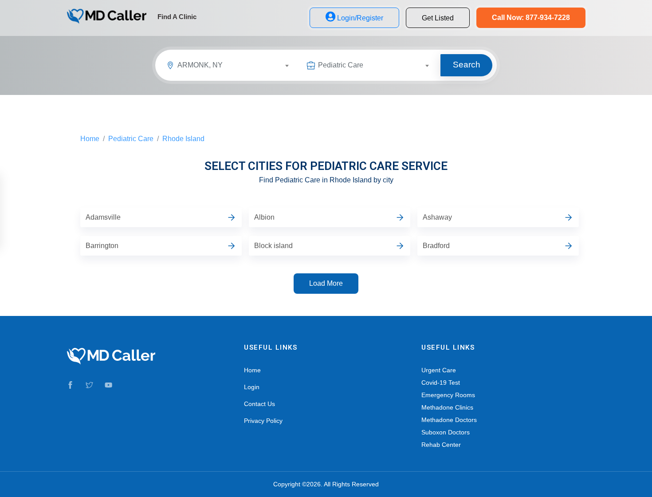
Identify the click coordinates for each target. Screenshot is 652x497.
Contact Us (259, 403)
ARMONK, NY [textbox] (200, 65)
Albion (264, 217)
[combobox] (236, 66)
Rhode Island (183, 138)
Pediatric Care (130, 138)
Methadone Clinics (447, 407)
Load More (326, 283)
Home (89, 138)
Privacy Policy (263, 420)
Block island (273, 245)
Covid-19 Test (440, 382)
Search (466, 64)
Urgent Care (438, 370)
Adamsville (103, 217)
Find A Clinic (176, 16)
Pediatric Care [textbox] (340, 65)
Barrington (102, 245)
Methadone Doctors (449, 419)
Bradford (436, 245)
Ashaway (437, 217)
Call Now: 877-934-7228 (531, 17)
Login (251, 386)
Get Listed (438, 18)
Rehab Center (441, 444)
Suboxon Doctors (445, 432)
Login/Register (360, 18)
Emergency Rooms (448, 394)
